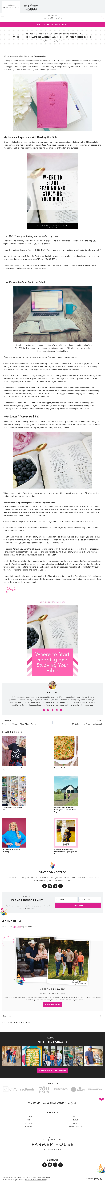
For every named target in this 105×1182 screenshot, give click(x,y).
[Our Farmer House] (11, 7)
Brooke (47, 41)
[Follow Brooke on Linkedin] (57, 710)
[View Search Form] (102, 17)
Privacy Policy (30, 1180)
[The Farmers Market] (31, 7)
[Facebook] (44, 886)
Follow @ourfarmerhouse (52, 1070)
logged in (17, 927)
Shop (29, 1117)
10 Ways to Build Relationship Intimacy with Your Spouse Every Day (64, 809)
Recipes (75, 1117)
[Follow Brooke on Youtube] (52, 710)
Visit (29, 1120)
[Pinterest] (55, 886)
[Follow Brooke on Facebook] (44, 710)
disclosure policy (40, 56)
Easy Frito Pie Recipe (61, 767)
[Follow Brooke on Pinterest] (61, 710)
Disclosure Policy (41, 1180)
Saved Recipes (75, 1127)
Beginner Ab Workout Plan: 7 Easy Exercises (20, 722)
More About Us (52, 1005)
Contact (29, 1127)
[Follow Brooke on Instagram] (48, 710)
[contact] (60, 886)
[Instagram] (50, 886)
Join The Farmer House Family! (52, 24)
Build (75, 1120)
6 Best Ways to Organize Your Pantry (12, 808)
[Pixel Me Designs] (97, 1178)
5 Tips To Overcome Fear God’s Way (13, 768)
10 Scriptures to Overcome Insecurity (87, 722)
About (76, 1123)
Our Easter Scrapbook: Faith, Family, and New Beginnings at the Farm (65, 851)
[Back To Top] (101, 1098)
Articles (29, 1123)
